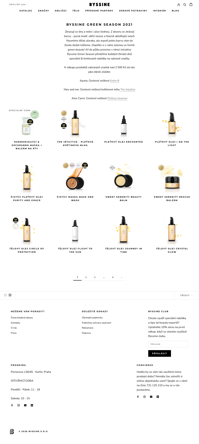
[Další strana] (121, 277)
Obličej (61, 10)
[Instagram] (18, 405)
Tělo (76, 10)
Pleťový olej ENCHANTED (123, 142)
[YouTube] (25, 405)
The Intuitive (127, 89)
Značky (43, 10)
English (14, 4)
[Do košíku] (191, 4)
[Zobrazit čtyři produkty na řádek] (10, 295)
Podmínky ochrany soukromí (96, 322)
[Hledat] (184, 4)
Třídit (185, 295)
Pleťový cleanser (117, 98)
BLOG (176, 10)
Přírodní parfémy (99, 10)
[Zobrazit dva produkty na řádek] (5, 295)
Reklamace (87, 327)
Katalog (25, 10)
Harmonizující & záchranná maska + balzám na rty (27, 145)
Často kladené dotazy (22, 317)
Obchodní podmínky (92, 317)
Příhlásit (159, 353)
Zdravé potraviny (133, 10)
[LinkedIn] (32, 405)
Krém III (114, 80)
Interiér (159, 10)
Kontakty (15, 322)
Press (14, 333)
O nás (14, 327)
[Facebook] (12, 405)
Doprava (86, 333)
